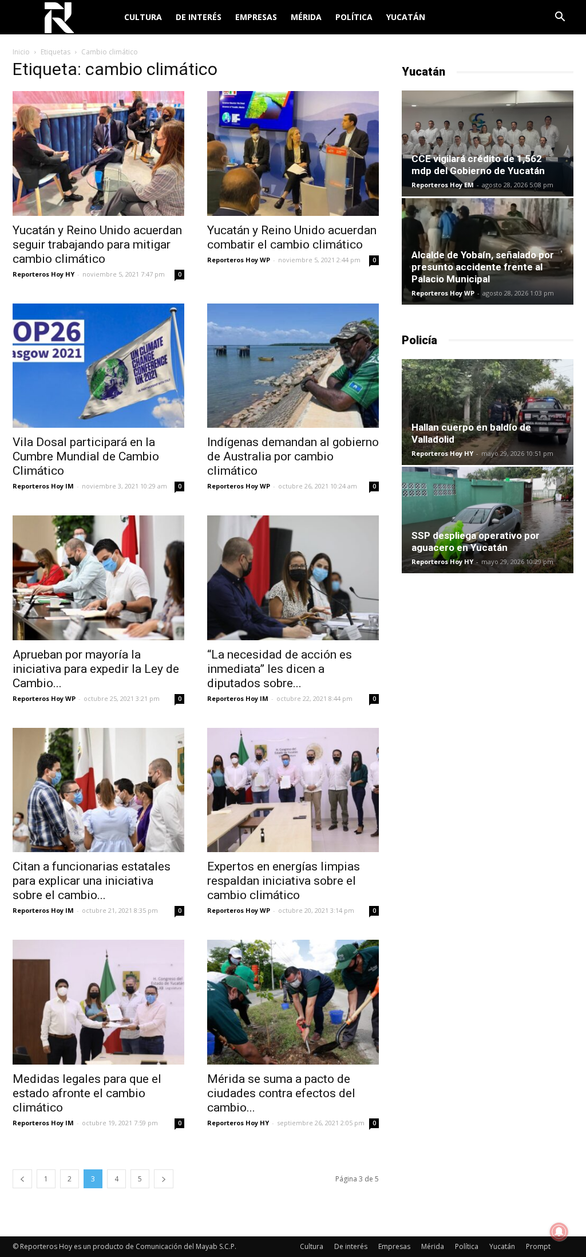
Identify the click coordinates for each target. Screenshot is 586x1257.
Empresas (256, 16)
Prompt (538, 1246)
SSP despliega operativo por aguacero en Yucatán (475, 541)
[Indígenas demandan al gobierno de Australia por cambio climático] (293, 366)
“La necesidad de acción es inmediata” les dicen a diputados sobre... (279, 669)
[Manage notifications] (559, 1232)
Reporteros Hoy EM (442, 184)
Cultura (143, 16)
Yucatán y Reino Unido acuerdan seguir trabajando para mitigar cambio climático (97, 244)
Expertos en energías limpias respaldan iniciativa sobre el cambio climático (283, 881)
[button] (559, 18)
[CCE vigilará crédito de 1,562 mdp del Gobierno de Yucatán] (487, 143)
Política (354, 16)
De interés (198, 16)
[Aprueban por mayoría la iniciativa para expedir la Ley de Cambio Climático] (98, 577)
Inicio (21, 52)
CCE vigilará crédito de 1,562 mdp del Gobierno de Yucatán (478, 164)
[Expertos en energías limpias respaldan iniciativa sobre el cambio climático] (293, 790)
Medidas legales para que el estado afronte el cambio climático (87, 1093)
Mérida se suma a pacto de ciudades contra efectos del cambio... (281, 1093)
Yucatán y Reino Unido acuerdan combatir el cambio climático (292, 237)
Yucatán (405, 16)
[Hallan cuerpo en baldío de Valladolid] (487, 412)
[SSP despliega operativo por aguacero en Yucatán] (487, 520)
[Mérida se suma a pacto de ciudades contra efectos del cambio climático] (293, 1002)
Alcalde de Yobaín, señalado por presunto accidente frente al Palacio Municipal (482, 267)
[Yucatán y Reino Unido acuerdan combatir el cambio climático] (293, 153)
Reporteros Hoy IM (43, 486)
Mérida (306, 16)
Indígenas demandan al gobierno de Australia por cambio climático (293, 456)
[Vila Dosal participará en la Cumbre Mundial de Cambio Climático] (98, 366)
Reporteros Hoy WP (238, 259)
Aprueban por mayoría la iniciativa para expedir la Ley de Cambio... (96, 669)
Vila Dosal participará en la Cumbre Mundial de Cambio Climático (86, 456)
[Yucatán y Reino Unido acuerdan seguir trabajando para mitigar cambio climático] (98, 153)
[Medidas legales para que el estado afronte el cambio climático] (98, 1002)
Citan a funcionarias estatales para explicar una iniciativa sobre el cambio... (92, 881)
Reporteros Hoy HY (43, 274)
